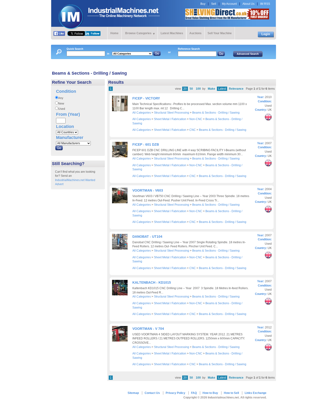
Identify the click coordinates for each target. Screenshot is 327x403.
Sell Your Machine (220, 33)
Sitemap (133, 393)
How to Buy (210, 393)
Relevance (236, 88)
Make (211, 88)
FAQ (194, 393)
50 (191, 88)
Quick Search (75, 48)
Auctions (195, 33)
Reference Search (189, 48)
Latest (222, 88)
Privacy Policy (175, 393)
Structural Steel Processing (171, 112)
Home (114, 33)
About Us (248, 4)
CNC (192, 130)
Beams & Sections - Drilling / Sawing (216, 112)
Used (61, 108)
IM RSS (265, 4)
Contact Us (152, 393)
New (61, 103)
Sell (213, 4)
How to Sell (231, 393)
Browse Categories (138, 33)
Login (265, 34)
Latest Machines (172, 33)
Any (60, 98)
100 (198, 88)
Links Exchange (255, 393)
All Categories (141, 112)
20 (185, 88)
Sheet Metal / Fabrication (170, 119)
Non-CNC (195, 119)
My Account (229, 4)
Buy (202, 4)
